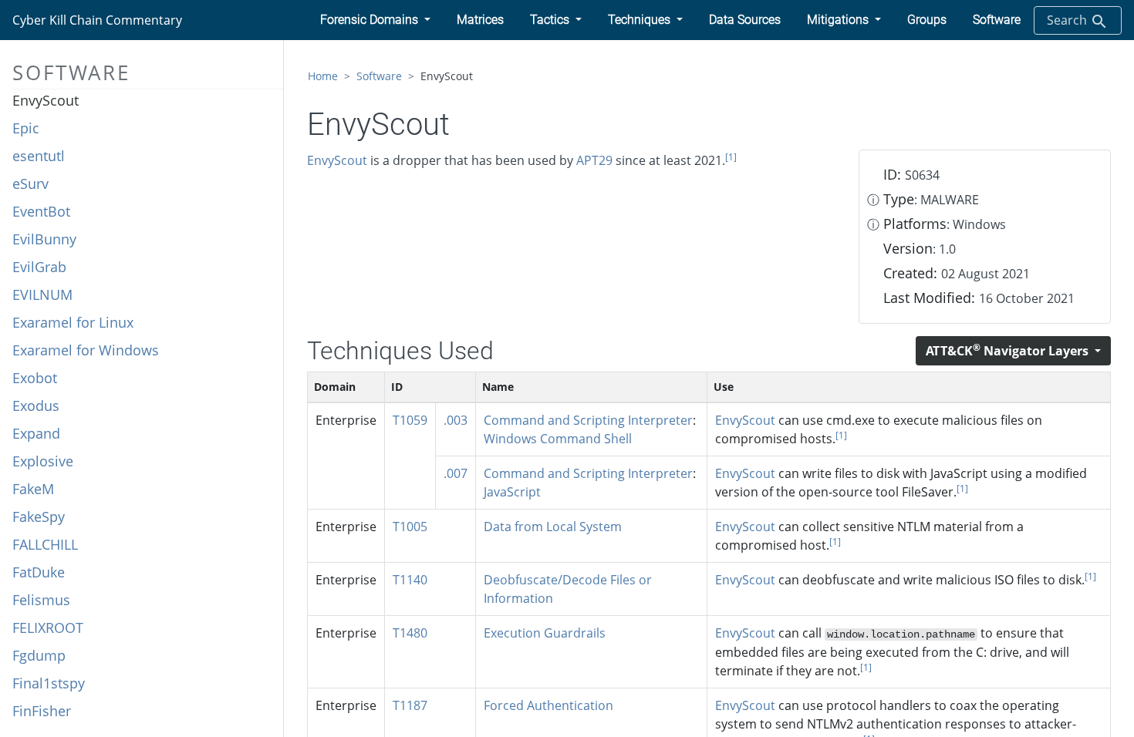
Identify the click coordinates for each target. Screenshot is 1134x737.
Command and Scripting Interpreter (588, 420)
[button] (375, 20)
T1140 (410, 579)
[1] (731, 156)
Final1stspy (48, 683)
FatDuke (38, 572)
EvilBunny (44, 239)
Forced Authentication (548, 705)
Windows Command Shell (558, 438)
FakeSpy (38, 516)
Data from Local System (553, 526)
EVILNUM (42, 294)
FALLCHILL (45, 544)
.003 (455, 420)
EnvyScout (45, 100)
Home (323, 76)
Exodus (35, 405)
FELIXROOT (47, 627)
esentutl (38, 155)
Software (379, 76)
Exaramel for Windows (85, 350)
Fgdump (39, 655)
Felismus (41, 600)
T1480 (410, 632)
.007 (455, 473)
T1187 (410, 705)
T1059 (410, 420)
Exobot (34, 377)
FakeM (33, 489)
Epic (25, 128)
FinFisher (41, 711)
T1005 (410, 526)
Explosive (42, 461)
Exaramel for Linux (72, 322)
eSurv (30, 183)
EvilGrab (39, 266)
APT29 (594, 160)
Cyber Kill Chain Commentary (97, 20)
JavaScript (512, 491)
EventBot (41, 211)
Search (1068, 20)
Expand (36, 433)
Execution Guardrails (545, 632)
